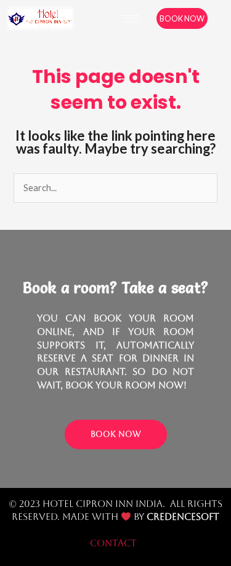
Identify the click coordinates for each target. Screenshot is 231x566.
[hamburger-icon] (130, 18)
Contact (113, 543)
